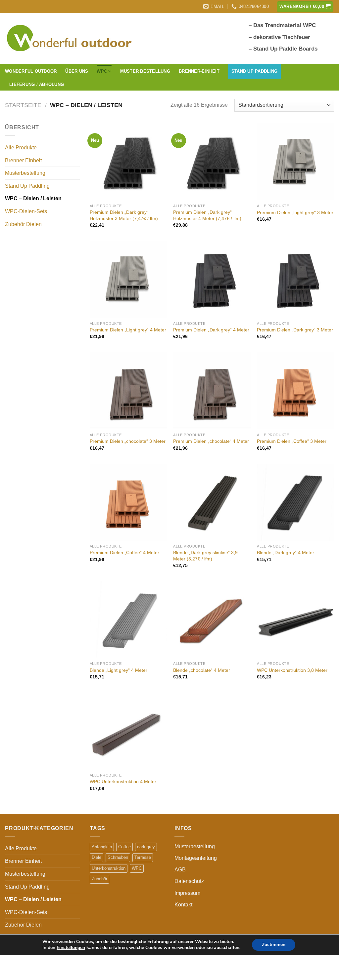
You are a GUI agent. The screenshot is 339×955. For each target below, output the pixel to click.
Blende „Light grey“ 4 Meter (118, 670)
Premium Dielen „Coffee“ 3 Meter (291, 441)
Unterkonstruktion (108, 868)
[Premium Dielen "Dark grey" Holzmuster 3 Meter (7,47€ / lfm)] (128, 161)
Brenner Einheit (23, 160)
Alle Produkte (21, 147)
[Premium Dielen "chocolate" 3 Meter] (128, 390)
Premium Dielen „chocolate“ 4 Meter (211, 441)
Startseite (23, 104)
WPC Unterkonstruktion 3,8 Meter (292, 670)
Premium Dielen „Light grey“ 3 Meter (295, 212)
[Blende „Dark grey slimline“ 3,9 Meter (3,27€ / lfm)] (211, 502)
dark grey (146, 846)
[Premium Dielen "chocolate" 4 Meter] (211, 390)
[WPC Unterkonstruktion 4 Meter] (128, 730)
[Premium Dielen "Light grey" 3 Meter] (295, 161)
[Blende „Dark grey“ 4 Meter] (295, 502)
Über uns (76, 71)
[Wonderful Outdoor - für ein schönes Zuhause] (71, 38)
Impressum (187, 893)
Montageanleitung (195, 858)
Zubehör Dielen (23, 224)
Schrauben (118, 857)
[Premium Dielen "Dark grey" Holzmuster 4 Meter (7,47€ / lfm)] (211, 161)
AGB (180, 869)
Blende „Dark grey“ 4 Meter (285, 552)
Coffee (124, 846)
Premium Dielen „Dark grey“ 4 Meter (211, 329)
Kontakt (183, 904)
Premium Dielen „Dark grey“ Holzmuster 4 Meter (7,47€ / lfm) (207, 215)
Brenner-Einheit (199, 71)
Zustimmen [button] (273, 944)
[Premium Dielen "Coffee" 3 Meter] (295, 390)
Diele (96, 857)
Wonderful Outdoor (31, 71)
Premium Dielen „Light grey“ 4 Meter (128, 329)
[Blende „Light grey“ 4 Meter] (128, 619)
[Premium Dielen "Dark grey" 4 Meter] (211, 279)
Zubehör (99, 878)
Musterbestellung (25, 173)
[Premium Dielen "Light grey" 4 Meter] (128, 279)
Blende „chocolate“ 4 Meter (201, 670)
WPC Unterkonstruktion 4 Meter (123, 781)
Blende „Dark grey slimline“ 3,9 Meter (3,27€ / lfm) (205, 555)
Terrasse (142, 857)
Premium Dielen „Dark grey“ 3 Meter (295, 329)
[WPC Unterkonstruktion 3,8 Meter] (295, 619)
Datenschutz (189, 881)
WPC (137, 868)
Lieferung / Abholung (36, 84)
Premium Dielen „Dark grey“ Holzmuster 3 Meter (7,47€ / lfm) (124, 215)
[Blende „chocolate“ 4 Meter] (211, 619)
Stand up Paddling (254, 71)
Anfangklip (102, 846)
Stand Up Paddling (27, 186)
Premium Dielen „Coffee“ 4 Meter (124, 552)
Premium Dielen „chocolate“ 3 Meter (128, 441)
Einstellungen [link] (71, 947)
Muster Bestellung (145, 71)
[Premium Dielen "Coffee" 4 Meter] (128, 502)
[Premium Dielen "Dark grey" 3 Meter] (295, 279)
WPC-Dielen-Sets (26, 211)
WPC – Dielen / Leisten (33, 198)
